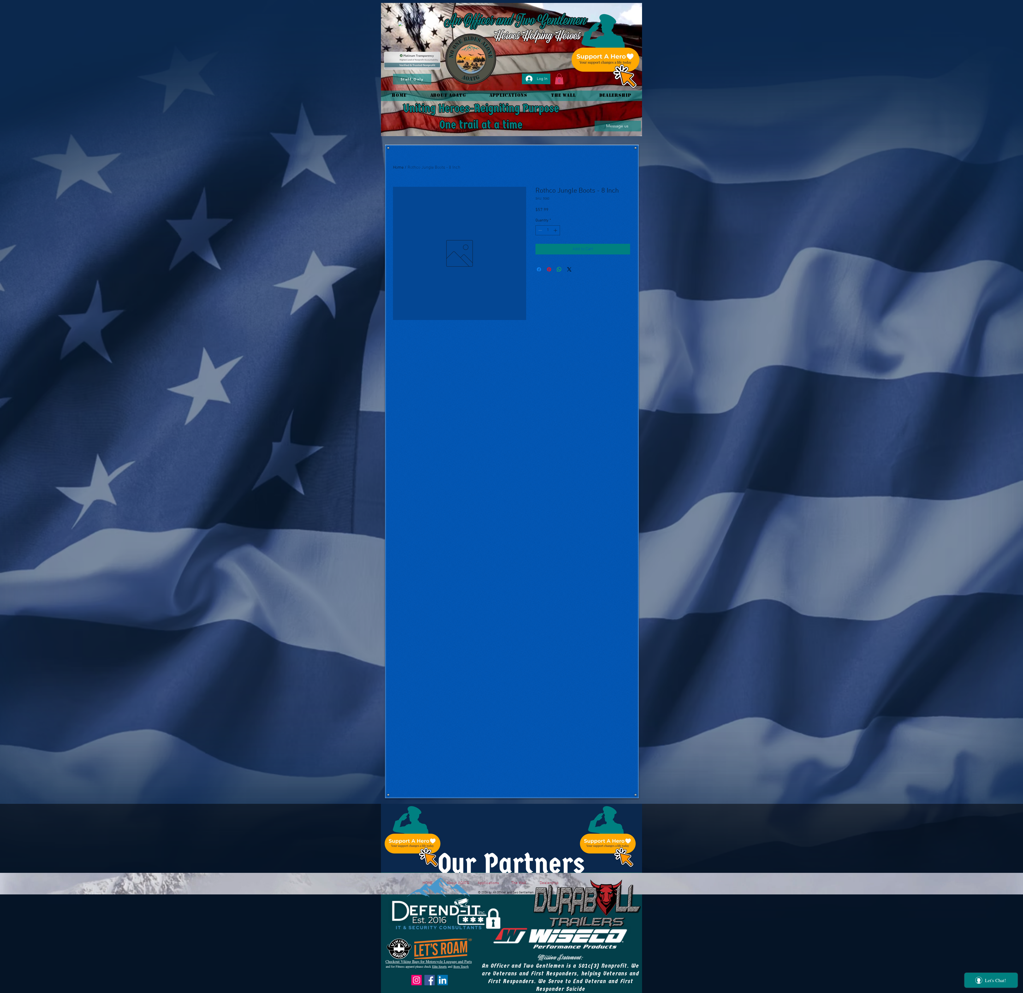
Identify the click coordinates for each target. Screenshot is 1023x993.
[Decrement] (539, 230)
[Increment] (556, 230)
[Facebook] (429, 980)
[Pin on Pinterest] (549, 269)
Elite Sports (439, 966)
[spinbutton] (548, 230)
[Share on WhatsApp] (559, 269)
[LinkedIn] (442, 980)
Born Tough (461, 966)
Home (398, 167)
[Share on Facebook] (539, 269)
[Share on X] (569, 269)
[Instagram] (416, 980)
